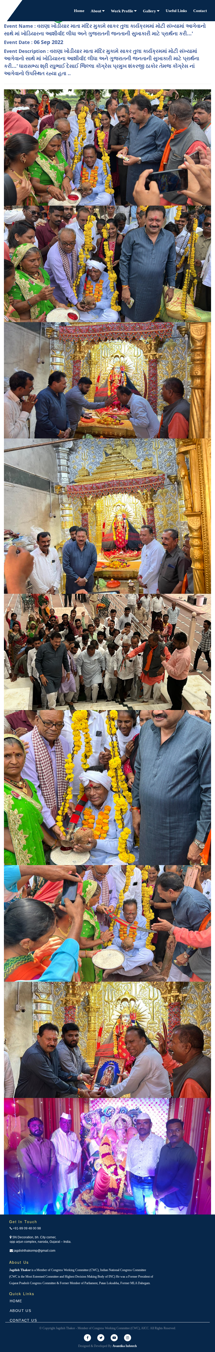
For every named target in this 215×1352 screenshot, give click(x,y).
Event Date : (33, 42)
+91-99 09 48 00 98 (26, 1228)
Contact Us (23, 1320)
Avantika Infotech (124, 1346)
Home (79, 11)
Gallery (150, 11)
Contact (200, 11)
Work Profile (122, 11)
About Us (20, 1311)
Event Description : (101, 62)
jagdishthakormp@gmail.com (34, 1250)
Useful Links (176, 11)
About (96, 11)
